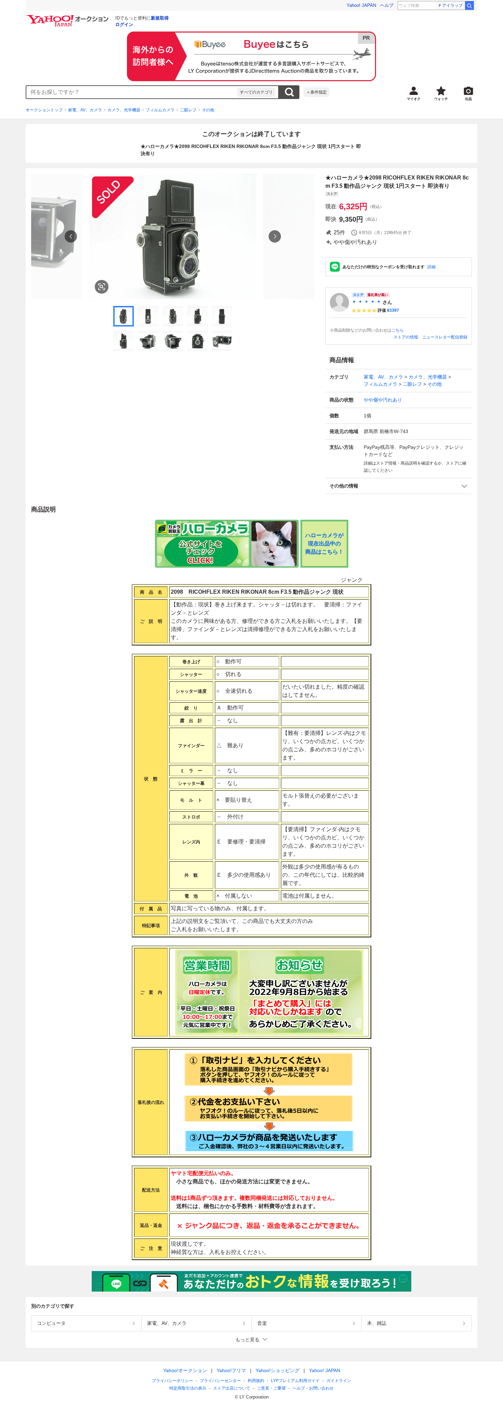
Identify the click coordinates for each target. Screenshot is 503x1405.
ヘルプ (387, 5)
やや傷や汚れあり (383, 400)
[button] (398, 486)
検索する (289, 92)
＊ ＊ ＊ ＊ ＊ (366, 302)
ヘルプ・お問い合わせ (313, 1388)
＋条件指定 (316, 92)
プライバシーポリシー (172, 1380)
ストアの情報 (406, 337)
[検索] (469, 5)
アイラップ (452, 5)
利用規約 (256, 1380)
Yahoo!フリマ (231, 1370)
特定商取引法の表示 (187, 1388)
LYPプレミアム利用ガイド (295, 1380)
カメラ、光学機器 (123, 110)
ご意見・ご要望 (271, 1388)
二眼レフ (188, 110)
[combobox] (131, 92)
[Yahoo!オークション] (69, 17)
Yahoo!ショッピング (277, 1370)
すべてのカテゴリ (256, 92)
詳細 (431, 266)
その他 (208, 110)
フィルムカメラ (160, 110)
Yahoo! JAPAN (361, 5)
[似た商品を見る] (101, 287)
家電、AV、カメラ (85, 110)
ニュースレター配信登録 (444, 337)
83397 (393, 310)
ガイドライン (338, 1380)
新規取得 (160, 18)
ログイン (124, 24)
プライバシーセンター (220, 1380)
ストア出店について (231, 1388)
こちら (397, 330)
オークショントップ (44, 110)
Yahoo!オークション (185, 1370)
